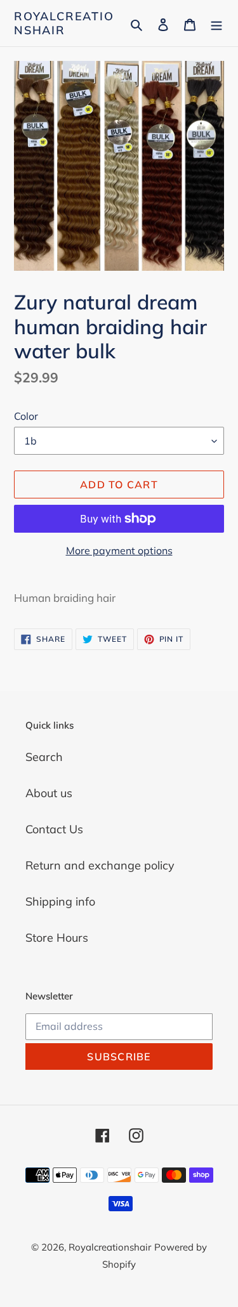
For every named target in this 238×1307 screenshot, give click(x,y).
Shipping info (60, 901)
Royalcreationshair (64, 23)
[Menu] (216, 23)
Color (26, 416)
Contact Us (54, 829)
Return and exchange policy (100, 865)
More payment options (119, 550)
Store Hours (56, 937)
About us (48, 793)
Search (44, 757)
